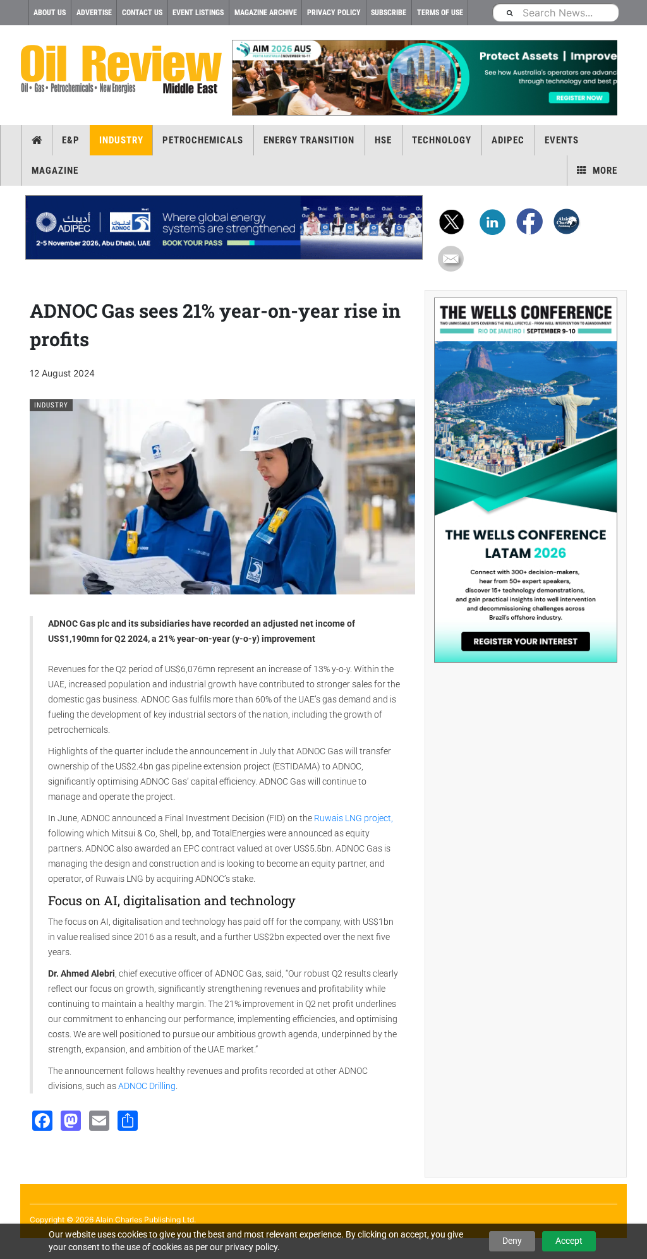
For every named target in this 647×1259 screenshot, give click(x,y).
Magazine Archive (265, 12)
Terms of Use (440, 12)
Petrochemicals (202, 140)
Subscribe (388, 12)
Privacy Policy (334, 12)
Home (37, 140)
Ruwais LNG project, (353, 818)
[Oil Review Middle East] (121, 70)
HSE (383, 140)
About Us (49, 12)
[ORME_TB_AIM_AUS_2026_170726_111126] (424, 78)
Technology (441, 140)
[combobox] (555, 12)
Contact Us (142, 12)
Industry (121, 140)
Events (562, 140)
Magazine (55, 170)
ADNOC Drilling (147, 1086)
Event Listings (198, 12)
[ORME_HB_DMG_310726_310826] (224, 227)
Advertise (94, 12)
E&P (71, 140)
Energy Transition (308, 140)
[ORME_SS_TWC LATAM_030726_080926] (525, 480)
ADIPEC (508, 140)
